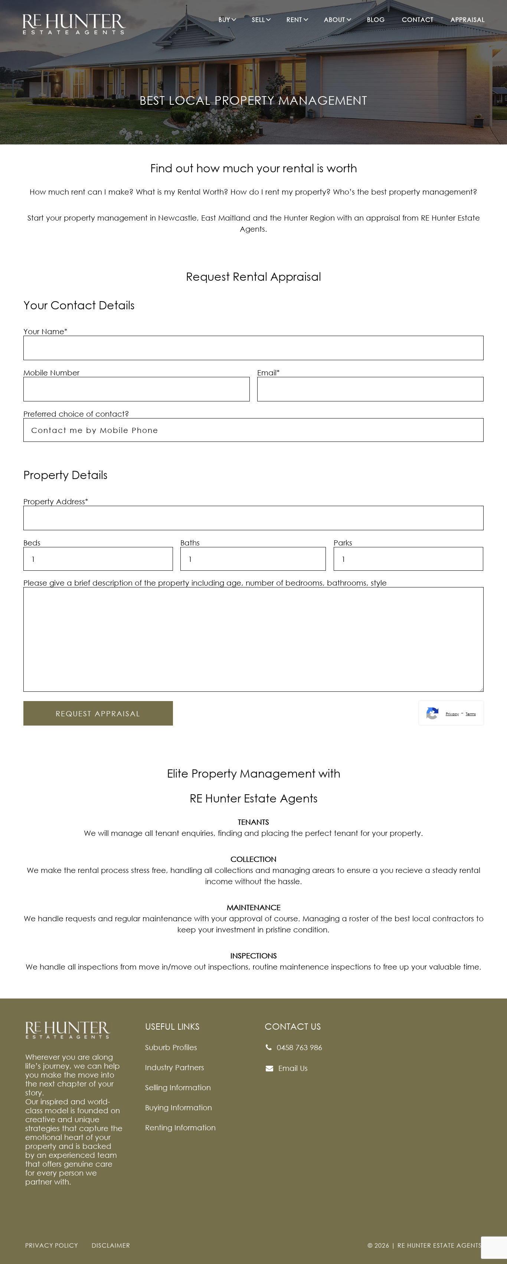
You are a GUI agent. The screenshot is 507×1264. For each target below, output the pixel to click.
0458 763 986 (298, 1047)
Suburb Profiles (171, 1047)
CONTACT (418, 19)
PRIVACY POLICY (51, 1245)
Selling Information (178, 1087)
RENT (294, 19)
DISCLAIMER (111, 1245)
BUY (224, 19)
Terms (471, 713)
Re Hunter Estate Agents (440, 1245)
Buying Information (178, 1107)
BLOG (376, 19)
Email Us (292, 1067)
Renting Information (180, 1127)
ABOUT (334, 19)
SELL (258, 19)
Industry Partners (174, 1067)
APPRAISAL (468, 19)
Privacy (452, 713)
